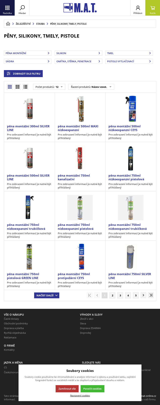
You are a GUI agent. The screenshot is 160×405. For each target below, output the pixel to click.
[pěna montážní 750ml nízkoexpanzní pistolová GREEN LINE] (80, 208)
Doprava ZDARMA (90, 328)
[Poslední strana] (151, 295)
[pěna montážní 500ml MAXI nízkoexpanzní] (80, 109)
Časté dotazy (11, 318)
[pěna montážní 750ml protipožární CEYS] (80, 257)
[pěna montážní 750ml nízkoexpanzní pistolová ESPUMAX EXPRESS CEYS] (130, 158)
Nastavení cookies (80, 395)
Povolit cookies (92, 388)
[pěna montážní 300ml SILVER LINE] (29, 109)
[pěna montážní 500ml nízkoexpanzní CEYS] (130, 109)
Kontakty (9, 349)
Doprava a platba (14, 328)
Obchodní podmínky (16, 323)
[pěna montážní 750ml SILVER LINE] (130, 257)
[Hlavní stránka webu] (8, 24)
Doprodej (85, 333)
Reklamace (10, 337)
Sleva (83, 323)
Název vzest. (99, 87)
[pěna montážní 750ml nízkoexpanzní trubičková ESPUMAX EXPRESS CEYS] (29, 208)
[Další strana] (143, 295)
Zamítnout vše (67, 388)
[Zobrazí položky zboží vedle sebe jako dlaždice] (17, 87)
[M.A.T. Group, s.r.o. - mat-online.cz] (80, 8)
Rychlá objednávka (15, 333)
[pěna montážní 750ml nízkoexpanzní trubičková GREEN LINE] (130, 208)
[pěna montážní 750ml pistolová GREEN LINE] (29, 257)
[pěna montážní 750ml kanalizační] (80, 158)
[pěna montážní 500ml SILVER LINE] (29, 158)
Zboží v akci (86, 318)
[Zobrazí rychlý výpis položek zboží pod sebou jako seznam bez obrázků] (25, 87)
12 (56, 87)
